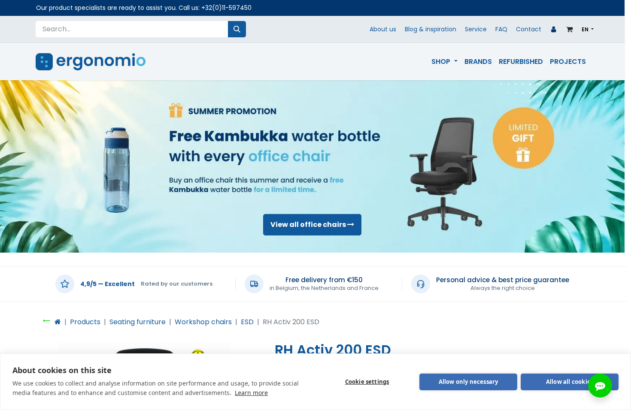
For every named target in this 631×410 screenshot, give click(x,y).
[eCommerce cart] (569, 29)
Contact (528, 29)
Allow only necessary (468, 382)
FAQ (501, 29)
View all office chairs (308, 224)
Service (476, 29)
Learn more (251, 393)
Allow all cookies (569, 382)
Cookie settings (367, 382)
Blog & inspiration (430, 29)
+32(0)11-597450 (226, 7)
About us (383, 29)
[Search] (237, 29)
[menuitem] (444, 61)
